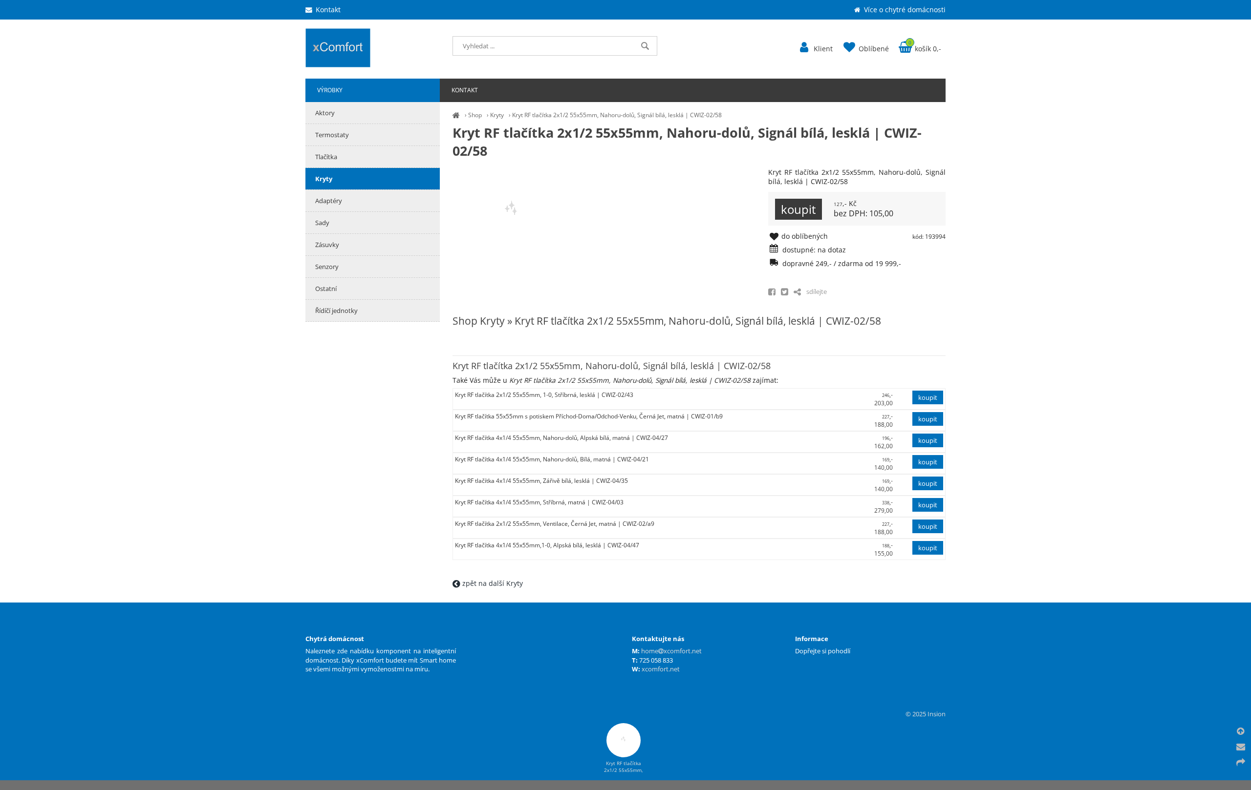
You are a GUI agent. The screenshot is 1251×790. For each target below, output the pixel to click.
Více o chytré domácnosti (904, 9)
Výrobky (330, 90)
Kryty (497, 115)
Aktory (325, 112)
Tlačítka (326, 156)
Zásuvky (327, 244)
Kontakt (465, 90)
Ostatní (326, 288)
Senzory (327, 266)
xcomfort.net (661, 669)
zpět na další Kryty (491, 583)
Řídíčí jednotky (336, 310)
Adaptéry (328, 200)
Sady (322, 222)
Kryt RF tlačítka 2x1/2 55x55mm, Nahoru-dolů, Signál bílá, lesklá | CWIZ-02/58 (617, 115)
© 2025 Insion (926, 713)
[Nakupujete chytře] (456, 115)
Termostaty (332, 134)
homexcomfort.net (671, 650)
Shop (475, 115)
